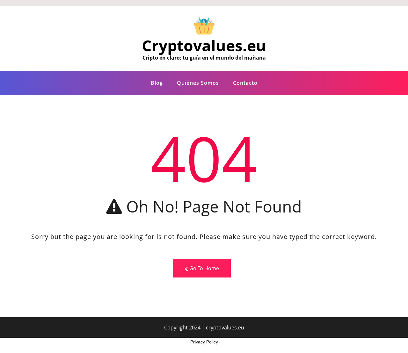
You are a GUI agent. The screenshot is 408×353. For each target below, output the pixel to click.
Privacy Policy (204, 341)
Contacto (245, 82)
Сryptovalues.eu (204, 45)
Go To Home (203, 268)
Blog (157, 82)
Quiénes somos (198, 82)
